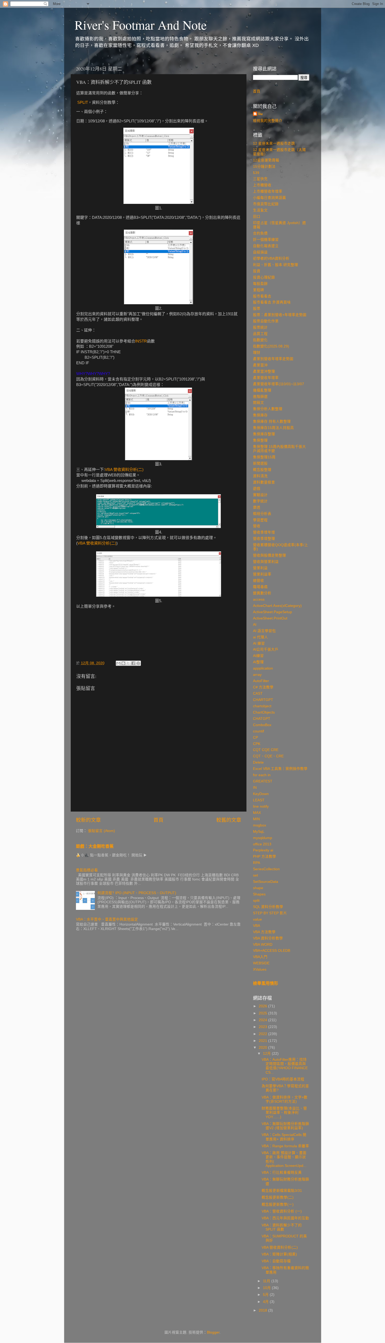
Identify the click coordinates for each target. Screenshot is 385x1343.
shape (258, 888)
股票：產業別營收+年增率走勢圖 (279, 315)
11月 (267, 1281)
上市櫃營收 (262, 185)
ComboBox (262, 725)
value (257, 919)
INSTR (141, 341)
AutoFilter (261, 681)
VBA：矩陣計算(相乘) (279, 1254)
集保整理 (260, 440)
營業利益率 (262, 574)
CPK (256, 744)
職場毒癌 (260, 587)
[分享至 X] (128, 663)
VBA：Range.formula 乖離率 (285, 1146)
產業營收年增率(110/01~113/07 (278, 384)
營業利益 (260, 568)
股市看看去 (262, 296)
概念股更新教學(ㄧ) (278, 1204)
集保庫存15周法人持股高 (273, 428)
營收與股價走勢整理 (269, 555)
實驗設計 (260, 495)
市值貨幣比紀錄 (266, 204)
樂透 (256, 507)
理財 (256, 353)
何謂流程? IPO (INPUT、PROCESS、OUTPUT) (136, 893)
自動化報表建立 (266, 246)
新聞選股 (260, 463)
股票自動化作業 (266, 321)
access (259, 599)
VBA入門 (260, 957)
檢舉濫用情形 (265, 983)
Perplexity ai (263, 850)
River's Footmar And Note (141, 24)
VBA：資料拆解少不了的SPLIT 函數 (282, 1227)
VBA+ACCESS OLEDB (271, 951)
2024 (263, 1020)
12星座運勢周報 (266, 160)
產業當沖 (260, 365)
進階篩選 (260, 397)
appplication (263, 668)
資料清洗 (260, 476)
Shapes (259, 894)
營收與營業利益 (266, 562)
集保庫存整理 (264, 434)
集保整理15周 (264, 457)
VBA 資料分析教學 (268, 938)
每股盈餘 (260, 284)
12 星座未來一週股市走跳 (274, 143)
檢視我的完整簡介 (267, 121)
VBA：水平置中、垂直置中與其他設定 (107, 919)
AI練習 (258, 656)
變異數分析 (262, 593)
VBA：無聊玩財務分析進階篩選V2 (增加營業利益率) (285, 1126)
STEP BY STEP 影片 (270, 913)
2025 (263, 1013)
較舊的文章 (228, 820)
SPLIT (82, 102)
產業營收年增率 (266, 378)
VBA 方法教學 (264, 932)
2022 (263, 1034)
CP (255, 738)
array (257, 675)
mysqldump (262, 838)
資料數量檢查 (264, 482)
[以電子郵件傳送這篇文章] (118, 663)
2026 (263, 1006)
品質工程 (260, 334)
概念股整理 (262, 470)
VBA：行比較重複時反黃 (282, 1173)
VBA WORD (262, 945)
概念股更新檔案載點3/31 (282, 1191)
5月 (266, 1295)
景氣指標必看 (87, 870)
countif (258, 731)
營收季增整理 (264, 539)
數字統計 (260, 501)
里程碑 (258, 290)
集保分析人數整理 (267, 409)
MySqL (259, 832)
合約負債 (260, 233)
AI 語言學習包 (264, 631)
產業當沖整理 (264, 371)
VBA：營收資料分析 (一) (282, 1211)
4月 (266, 1302)
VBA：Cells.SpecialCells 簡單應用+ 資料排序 (284, 1137)
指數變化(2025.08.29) (271, 346)
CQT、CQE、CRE (268, 756)
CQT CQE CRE (265, 750)
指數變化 (260, 340)
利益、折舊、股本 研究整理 (275, 265)
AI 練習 (259, 643)
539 (256, 173)
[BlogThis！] (123, 663)
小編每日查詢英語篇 (269, 198)
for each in (262, 775)
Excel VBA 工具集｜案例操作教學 (280, 769)
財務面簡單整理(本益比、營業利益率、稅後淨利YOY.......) (284, 1112)
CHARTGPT (263, 700)
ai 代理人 (260, 637)
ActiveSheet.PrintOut (270, 618)
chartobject (262, 706)
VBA (256, 926)
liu (260, 114)
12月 (267, 1054)
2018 (263, 1310)
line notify (261, 806)
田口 (256, 217)
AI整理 (258, 662)
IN (255, 788)
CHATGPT (261, 719)
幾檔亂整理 (262, 390)
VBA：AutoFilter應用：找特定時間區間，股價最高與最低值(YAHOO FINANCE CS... (285, 1066)
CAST (258, 693)
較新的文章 (88, 820)
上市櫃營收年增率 (267, 191)
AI (254, 625)
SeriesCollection (266, 869)
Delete (258, 762)
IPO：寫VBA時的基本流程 (283, 1079)
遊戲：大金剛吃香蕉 (95, 846)
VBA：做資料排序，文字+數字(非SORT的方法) (284, 1099)
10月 (267, 1288)
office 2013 (262, 844)
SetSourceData (265, 882)
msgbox (259, 825)
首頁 (158, 820)
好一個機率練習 (266, 240)
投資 (256, 271)
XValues (259, 969)
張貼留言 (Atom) (101, 831)
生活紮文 (260, 210)
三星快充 (260, 179)
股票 (256, 309)
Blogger (213, 1332)
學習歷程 (260, 520)
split (256, 900)
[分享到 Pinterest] (138, 663)
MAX (257, 813)
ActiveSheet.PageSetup (272, 612)
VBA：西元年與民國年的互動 (285, 1218)
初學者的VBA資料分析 (271, 258)
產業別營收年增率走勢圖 (273, 359)
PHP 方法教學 (264, 856)
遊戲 (256, 489)
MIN (256, 819)
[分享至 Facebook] (133, 663)
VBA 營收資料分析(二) (124, 469)
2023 (263, 1027)
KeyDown (261, 794)
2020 (263, 1048)
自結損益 (260, 252)
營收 (256, 526)
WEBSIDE (261, 963)
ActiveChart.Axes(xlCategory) (277, 606)
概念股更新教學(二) (278, 1197)
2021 (263, 1041)
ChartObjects (264, 712)
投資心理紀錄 (264, 277)
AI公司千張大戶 (265, 649)
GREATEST (262, 781)
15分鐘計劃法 (264, 166)
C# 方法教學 (263, 687)
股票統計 (260, 327)
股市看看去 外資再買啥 (272, 302)
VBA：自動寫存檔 (276, 1261)
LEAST (259, 800)
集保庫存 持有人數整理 (272, 421)
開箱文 (258, 403)
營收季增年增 (264, 532)
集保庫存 (260, 415)
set (255, 875)
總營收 (258, 581)
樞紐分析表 (262, 514)
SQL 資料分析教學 (268, 907)
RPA (256, 863)
